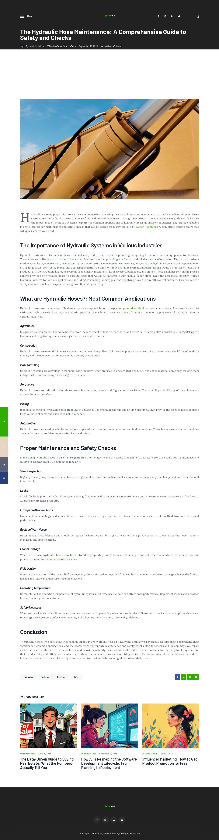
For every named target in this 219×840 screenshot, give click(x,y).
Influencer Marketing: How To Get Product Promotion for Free (169, 761)
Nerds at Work (55, 46)
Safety (76, 677)
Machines (45, 677)
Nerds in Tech (69, 46)
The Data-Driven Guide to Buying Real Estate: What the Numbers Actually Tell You (46, 763)
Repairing (61, 677)
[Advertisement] (109, 77)
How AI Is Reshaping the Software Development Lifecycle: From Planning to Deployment (109, 763)
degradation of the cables (61, 559)
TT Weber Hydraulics (145, 226)
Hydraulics (28, 677)
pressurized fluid (133, 308)
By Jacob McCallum (35, 46)
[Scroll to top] (212, 456)
